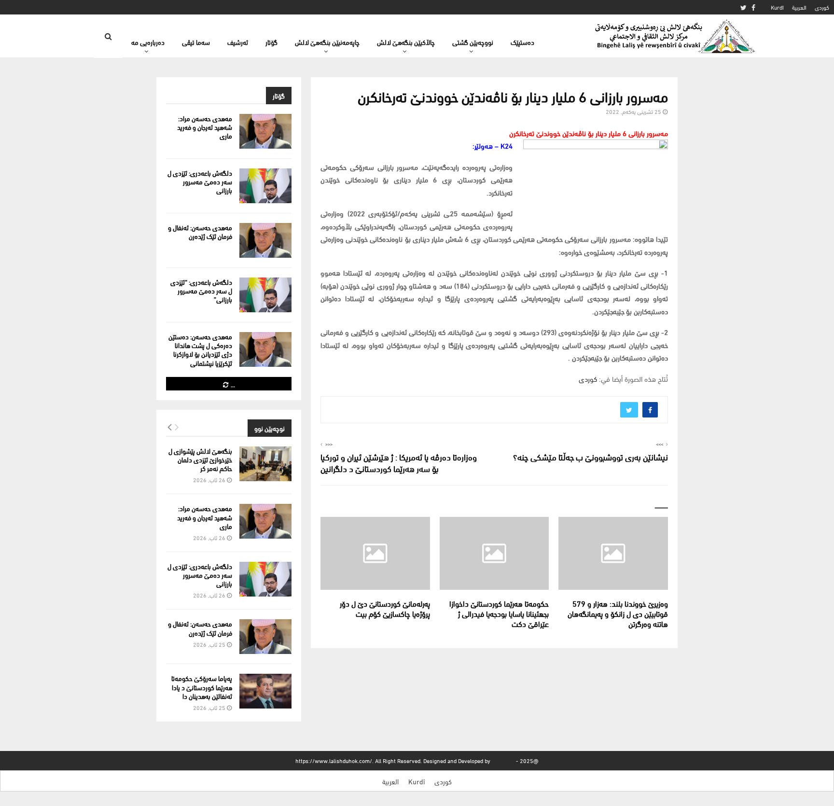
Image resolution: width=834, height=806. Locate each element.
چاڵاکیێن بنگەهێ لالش (406, 42)
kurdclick (503, 760)
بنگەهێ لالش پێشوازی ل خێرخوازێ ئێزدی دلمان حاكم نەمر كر (200, 459)
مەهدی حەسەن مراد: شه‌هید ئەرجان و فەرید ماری (204, 126)
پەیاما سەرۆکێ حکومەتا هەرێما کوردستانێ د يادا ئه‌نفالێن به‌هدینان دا (201, 686)
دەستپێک (522, 42)
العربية (799, 7)
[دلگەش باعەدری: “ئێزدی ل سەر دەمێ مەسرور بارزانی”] (265, 295)
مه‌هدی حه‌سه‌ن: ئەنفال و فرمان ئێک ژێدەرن (200, 231)
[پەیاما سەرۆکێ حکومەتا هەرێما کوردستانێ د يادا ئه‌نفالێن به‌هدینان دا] (265, 691)
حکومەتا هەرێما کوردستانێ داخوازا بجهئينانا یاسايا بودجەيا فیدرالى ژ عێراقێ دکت (499, 613)
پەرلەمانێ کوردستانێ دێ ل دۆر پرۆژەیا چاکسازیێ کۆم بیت (385, 608)
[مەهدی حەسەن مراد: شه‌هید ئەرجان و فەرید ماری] (265, 131)
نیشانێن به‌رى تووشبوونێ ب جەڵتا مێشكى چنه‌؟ (590, 456)
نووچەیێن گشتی (472, 42)
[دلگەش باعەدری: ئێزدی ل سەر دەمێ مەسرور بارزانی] (265, 185)
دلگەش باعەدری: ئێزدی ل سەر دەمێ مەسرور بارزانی (199, 181)
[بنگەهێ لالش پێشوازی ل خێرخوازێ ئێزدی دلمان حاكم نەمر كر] (265, 463)
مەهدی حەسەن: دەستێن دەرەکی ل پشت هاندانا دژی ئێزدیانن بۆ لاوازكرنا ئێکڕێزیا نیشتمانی (200, 349)
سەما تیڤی (196, 42)
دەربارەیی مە (148, 42)
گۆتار (271, 42)
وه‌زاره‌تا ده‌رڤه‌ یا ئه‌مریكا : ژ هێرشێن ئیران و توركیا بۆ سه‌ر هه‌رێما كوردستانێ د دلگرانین (398, 462)
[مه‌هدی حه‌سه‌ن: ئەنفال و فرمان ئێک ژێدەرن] (265, 240)
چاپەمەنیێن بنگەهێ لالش (327, 42)
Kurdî (777, 7)
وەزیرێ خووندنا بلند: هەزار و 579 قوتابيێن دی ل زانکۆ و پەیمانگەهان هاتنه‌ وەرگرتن (618, 613)
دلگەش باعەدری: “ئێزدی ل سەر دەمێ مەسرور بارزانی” (201, 290)
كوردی (822, 7)
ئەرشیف (237, 42)
